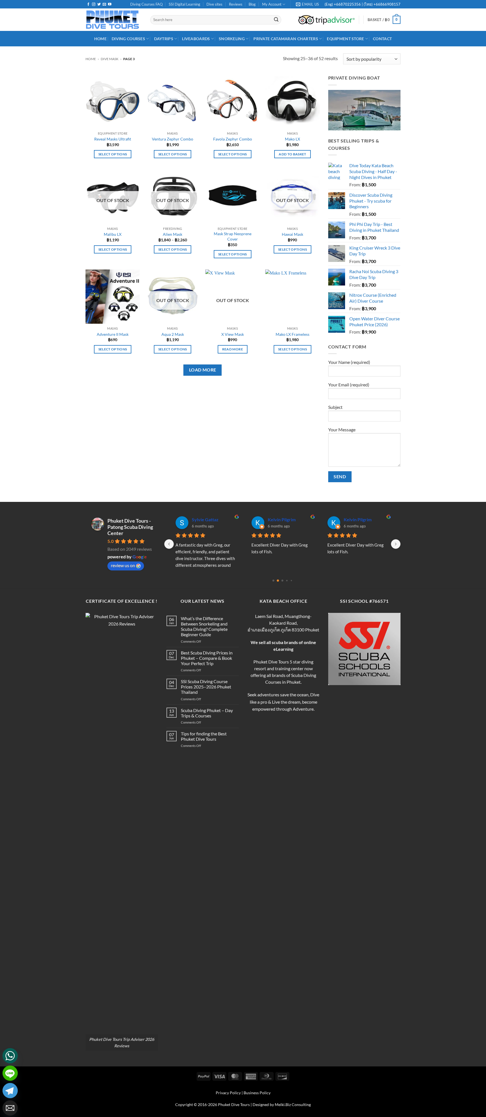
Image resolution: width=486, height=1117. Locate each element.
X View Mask (232, 334)
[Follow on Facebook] (88, 4)
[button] (384, 20)
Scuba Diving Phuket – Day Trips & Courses (207, 713)
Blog (252, 4)
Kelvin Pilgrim (282, 519)
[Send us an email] (104, 4)
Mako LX (292, 139)
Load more (202, 369)
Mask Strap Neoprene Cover (232, 236)
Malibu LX (113, 234)
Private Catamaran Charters (285, 38)
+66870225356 (348, 4)
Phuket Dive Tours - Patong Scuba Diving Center (130, 527)
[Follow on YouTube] (109, 4)
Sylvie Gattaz (205, 519)
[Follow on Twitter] (99, 4)
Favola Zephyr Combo (232, 139)
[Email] (10, 1108)
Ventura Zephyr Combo (172, 139)
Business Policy (257, 1092)
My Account (272, 4)
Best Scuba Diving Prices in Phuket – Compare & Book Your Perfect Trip (207, 658)
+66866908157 (386, 4)
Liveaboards (196, 38)
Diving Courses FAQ (146, 4)
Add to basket (292, 154)
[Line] (10, 1073)
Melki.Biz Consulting (293, 1104)
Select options (112, 154)
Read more (232, 349)
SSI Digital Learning (184, 4)
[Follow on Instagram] (93, 4)
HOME (100, 38)
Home (91, 59)
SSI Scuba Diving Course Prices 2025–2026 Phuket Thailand (206, 687)
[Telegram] (10, 1090)
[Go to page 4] (291, 580)
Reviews (235, 4)
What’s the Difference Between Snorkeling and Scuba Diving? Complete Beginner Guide (204, 626)
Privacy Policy (228, 1092)
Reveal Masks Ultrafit (112, 139)
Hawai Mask (292, 234)
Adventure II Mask (113, 334)
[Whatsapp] (10, 1055)
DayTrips (163, 38)
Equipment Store (345, 38)
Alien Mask (172, 234)
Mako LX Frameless (292, 334)
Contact (382, 38)
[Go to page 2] (283, 580)
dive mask (109, 59)
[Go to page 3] (286, 580)
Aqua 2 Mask (172, 334)
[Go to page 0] (273, 580)
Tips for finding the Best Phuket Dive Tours (204, 736)
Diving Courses (128, 38)
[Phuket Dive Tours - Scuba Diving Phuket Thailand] (114, 19)
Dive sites (214, 4)
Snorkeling (232, 38)
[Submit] (276, 20)
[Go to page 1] (278, 580)
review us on (123, 565)
